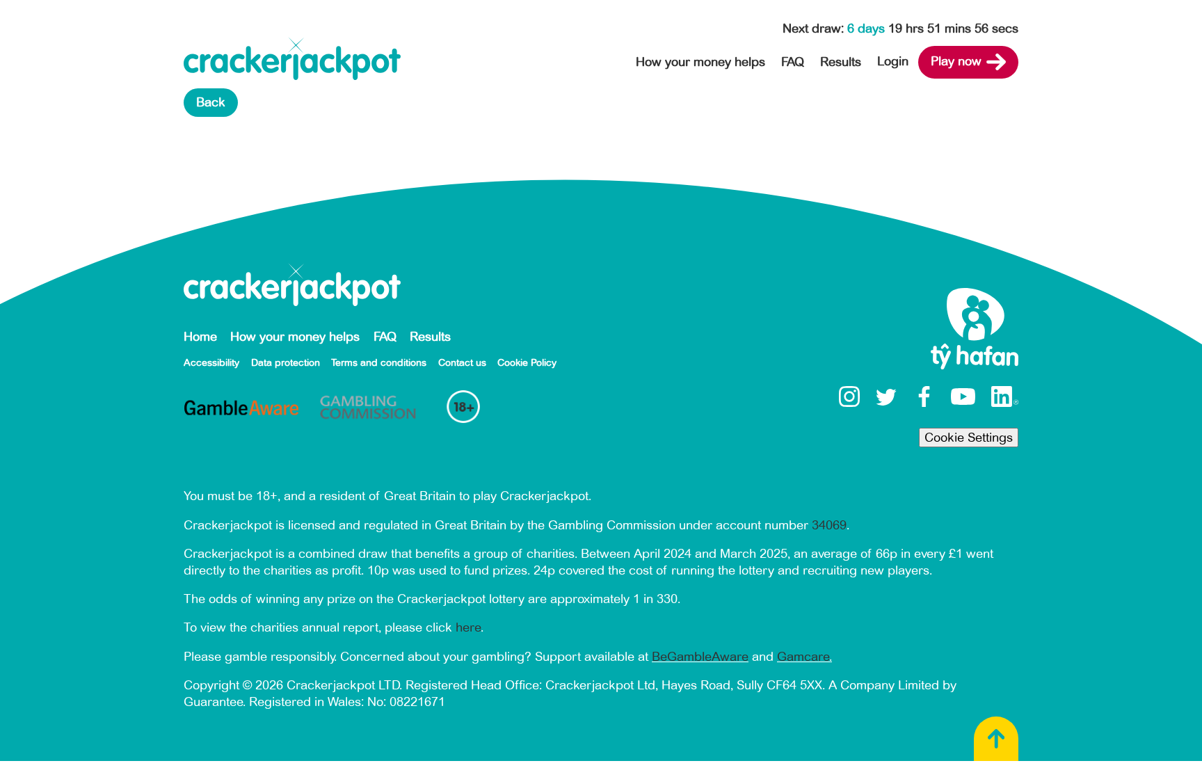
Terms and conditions (378, 363)
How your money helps (700, 62)
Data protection (285, 363)
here (468, 627)
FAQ (792, 62)
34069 (829, 525)
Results (840, 62)
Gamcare (803, 656)
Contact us (462, 363)
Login (892, 61)
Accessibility (211, 363)
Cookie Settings (968, 437)
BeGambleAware (700, 656)
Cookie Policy (526, 363)
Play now (956, 61)
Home (200, 336)
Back (210, 102)
